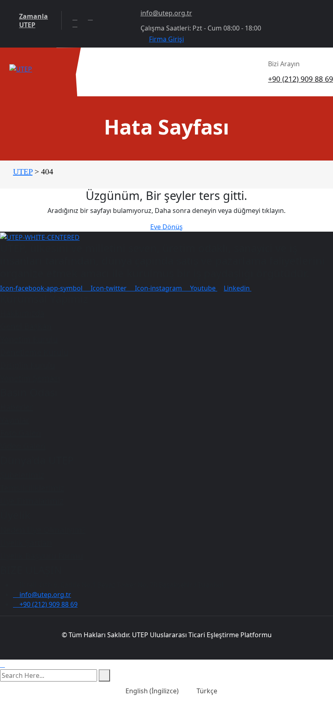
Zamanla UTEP (33, 20)
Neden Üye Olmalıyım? (43, 529)
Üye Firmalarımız (31, 500)
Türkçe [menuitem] (207, 690)
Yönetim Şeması (30, 378)
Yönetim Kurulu (29, 339)
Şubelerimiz (22, 474)
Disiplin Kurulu (27, 365)
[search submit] (104, 675)
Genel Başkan (26, 326)
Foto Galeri (20, 433)
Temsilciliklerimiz (32, 487)
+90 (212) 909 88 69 (300, 79)
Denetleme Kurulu (34, 352)
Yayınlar (14, 420)
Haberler (16, 407)
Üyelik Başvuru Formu (41, 555)
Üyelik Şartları (26, 542)
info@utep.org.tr (166, 13)
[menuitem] (147, 691)
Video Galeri (22, 446)
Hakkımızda (22, 313)
